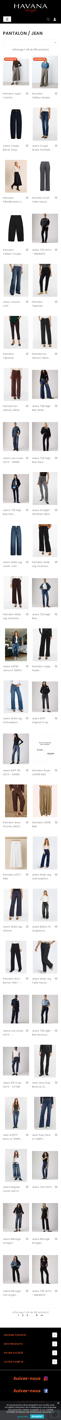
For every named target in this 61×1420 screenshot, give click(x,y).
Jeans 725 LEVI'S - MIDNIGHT (42, 1293)
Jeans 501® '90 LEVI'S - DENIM (11, 772)
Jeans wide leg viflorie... (12, 928)
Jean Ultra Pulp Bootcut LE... (41, 1084)
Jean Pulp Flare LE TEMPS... (41, 1137)
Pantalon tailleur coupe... (13, 251)
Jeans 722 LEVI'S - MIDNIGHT (42, 251)
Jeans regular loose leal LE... (11, 1189)
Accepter (37, 1416)
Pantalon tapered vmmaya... (38, 304)
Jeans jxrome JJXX (11, 303)
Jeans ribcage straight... (12, 1241)
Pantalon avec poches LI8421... (12, 824)
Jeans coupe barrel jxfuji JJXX (11, 148)
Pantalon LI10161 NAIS (41, 824)
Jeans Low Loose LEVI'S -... (13, 1032)
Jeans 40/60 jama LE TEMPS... (13, 668)
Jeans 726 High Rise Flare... (41, 460)
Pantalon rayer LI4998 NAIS (41, 772)
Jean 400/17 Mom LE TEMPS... (12, 1137)
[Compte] (54, 20)
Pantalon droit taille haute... (41, 199)
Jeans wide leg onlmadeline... (41, 876)
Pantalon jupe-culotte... (12, 95)
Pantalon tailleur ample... (41, 95)
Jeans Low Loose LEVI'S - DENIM (13, 460)
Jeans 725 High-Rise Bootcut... (42, 1032)
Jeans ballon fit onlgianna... (41, 928)
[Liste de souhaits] (27, 94)
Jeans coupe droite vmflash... (42, 147)
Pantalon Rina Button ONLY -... (12, 980)
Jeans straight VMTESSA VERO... (42, 512)
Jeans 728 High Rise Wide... (41, 408)
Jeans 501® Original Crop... (41, 720)
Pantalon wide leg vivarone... (41, 564)
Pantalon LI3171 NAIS (12, 876)
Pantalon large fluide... (41, 668)
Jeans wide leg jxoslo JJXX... (12, 564)
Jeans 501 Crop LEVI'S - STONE (12, 1084)
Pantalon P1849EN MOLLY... (13, 199)
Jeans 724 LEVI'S (42, 1187)
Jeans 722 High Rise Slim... (12, 512)
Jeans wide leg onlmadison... (12, 720)
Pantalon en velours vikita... (41, 355)
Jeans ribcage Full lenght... (12, 1293)
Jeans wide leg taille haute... (41, 980)
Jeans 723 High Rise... (41, 616)
